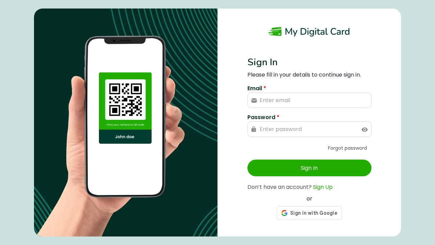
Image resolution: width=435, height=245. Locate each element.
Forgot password (347, 148)
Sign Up (323, 187)
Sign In (309, 168)
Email (256, 88)
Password (263, 117)
